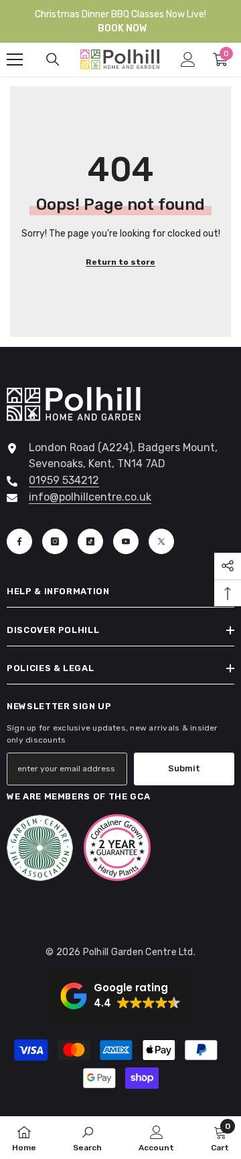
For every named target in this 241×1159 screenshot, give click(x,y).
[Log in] (188, 59)
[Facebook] (19, 541)
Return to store (120, 262)
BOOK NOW (122, 28)
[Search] (53, 59)
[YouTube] (126, 541)
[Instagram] (55, 541)
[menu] (15, 59)
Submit (184, 768)
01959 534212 (64, 480)
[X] (161, 541)
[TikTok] (90, 541)
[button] (120, 996)
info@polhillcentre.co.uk (90, 497)
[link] (87, 1137)
